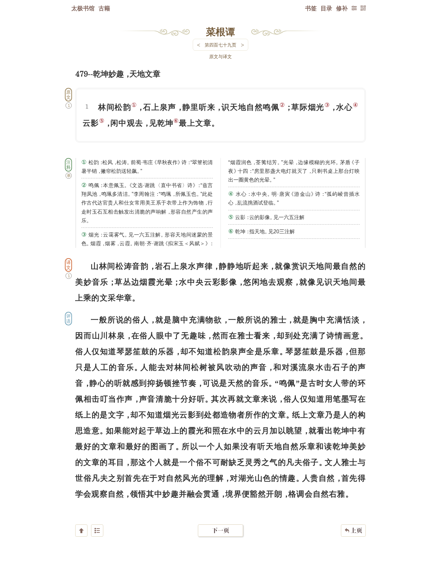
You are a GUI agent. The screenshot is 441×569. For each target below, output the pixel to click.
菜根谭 (220, 31)
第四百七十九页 (220, 44)
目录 (326, 8)
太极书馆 (83, 8)
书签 (311, 8)
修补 (342, 8)
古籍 (104, 8)
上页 (353, 530)
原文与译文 (220, 56)
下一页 (220, 530)
